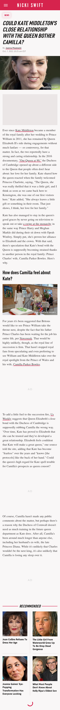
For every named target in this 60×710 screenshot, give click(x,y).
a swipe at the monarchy (37, 224)
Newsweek (26, 338)
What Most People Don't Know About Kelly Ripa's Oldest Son (45, 687)
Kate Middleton (24, 130)
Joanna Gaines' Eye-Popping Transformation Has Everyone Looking (13, 689)
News (6, 15)
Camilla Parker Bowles (26, 364)
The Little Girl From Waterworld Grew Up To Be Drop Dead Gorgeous (44, 644)
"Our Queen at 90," (30, 160)
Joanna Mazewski (13, 48)
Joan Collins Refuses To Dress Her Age (15, 641)
